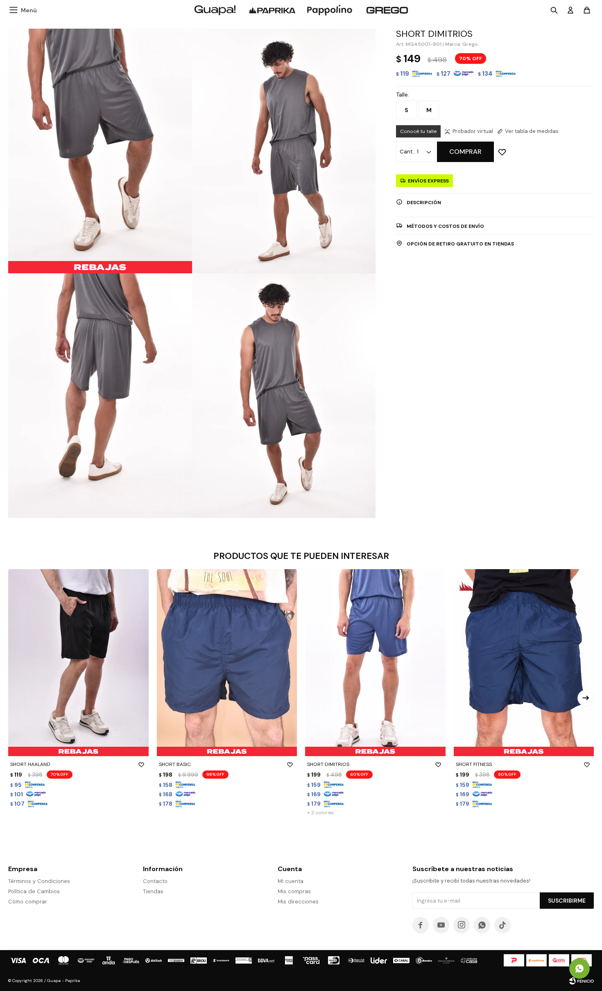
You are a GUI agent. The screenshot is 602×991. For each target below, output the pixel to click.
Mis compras (294, 891)
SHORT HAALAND (30, 764)
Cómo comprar (27, 901)
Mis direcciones (298, 901)
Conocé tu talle (418, 131)
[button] (585, 698)
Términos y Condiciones (39, 881)
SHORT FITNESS (474, 764)
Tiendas (153, 891)
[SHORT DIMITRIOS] (375, 662)
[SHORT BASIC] (227, 662)
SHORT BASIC (175, 764)
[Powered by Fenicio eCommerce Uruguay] (581, 981)
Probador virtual (473, 131)
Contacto (155, 881)
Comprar (465, 151)
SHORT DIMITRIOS (328, 764)
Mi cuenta (290, 881)
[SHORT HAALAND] (78, 662)
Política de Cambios (34, 891)
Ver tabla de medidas (532, 131)
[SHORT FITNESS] (524, 662)
